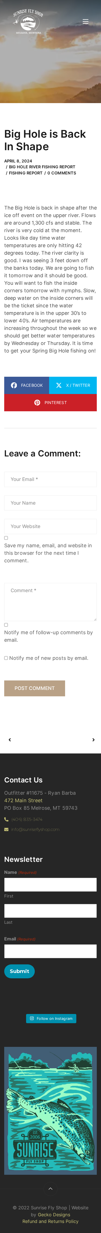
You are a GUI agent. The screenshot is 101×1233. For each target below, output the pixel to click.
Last (8, 922)
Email (20, 939)
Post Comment (35, 688)
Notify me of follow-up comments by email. (48, 636)
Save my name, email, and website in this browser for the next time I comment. (48, 553)
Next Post (72, 740)
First (8, 896)
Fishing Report (26, 173)
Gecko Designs (54, 1214)
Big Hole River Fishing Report (42, 166)
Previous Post (30, 740)
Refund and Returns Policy (50, 1221)
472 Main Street (23, 800)
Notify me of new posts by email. (48, 658)
